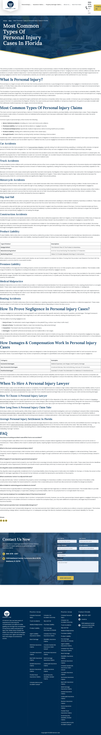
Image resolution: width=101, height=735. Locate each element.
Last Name (82, 538)
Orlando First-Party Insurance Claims (50, 635)
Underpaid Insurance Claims (50, 665)
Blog (10, 21)
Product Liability (35, 628)
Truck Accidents (35, 621)
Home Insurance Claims (49, 670)
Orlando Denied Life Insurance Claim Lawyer (50, 647)
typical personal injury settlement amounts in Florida (27, 425)
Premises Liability (49, 624)
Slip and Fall (47, 621)
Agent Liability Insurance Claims (35, 635)
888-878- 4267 (12, 554)
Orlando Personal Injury (35, 616)
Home (5, 21)
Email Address (83, 545)
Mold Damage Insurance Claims (49, 659)
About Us (66, 4)
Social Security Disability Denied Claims (49, 677)
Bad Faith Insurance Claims (36, 659)
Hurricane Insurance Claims (50, 653)
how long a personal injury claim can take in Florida (15, 413)
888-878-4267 (90, 4)
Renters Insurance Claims (35, 670)
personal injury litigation (36, 147)
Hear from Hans (76, 4)
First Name (60, 538)
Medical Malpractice (36, 624)
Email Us (84, 619)
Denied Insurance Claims (35, 665)
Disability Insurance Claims (50, 640)
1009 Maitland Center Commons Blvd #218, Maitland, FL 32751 (88, 625)
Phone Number (62, 545)
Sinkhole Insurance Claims (35, 646)
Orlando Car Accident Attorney (49, 616)
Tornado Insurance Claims (36, 653)
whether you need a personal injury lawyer (17, 390)
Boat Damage (34, 639)
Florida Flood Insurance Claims (35, 676)
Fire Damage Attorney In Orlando (50, 629)
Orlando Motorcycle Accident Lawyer (36, 683)
